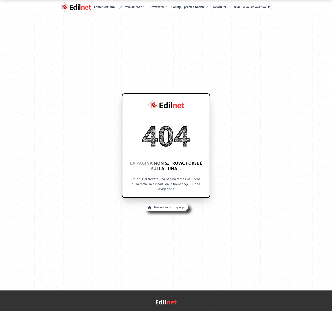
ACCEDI (217, 6)
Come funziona (104, 7)
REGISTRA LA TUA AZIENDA (249, 6)
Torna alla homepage (169, 207)
